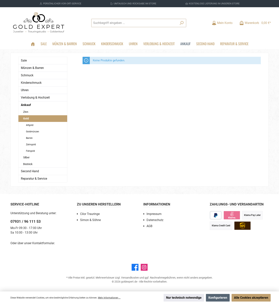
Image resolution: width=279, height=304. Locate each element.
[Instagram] (144, 267)
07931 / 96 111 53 (25, 221)
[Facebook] (135, 267)
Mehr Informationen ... (109, 297)
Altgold (29, 125)
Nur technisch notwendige (184, 297)
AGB (149, 226)
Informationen (156, 204)
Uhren (25, 90)
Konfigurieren (217, 297)
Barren (29, 138)
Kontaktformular (43, 243)
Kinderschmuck (31, 82)
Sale (24, 60)
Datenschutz (155, 220)
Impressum (154, 214)
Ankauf (26, 105)
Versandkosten (130, 277)
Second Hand (30, 171)
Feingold (30, 151)
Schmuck (27, 75)
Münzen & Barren (32, 68)
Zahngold (31, 144)
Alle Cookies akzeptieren (251, 297)
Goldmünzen (32, 131)
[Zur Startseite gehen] (38, 23)
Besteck (27, 164)
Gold (26, 118)
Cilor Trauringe (90, 214)
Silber (26, 157)
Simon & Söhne (90, 220)
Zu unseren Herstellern (99, 204)
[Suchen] (181, 23)
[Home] (33, 43)
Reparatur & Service (34, 178)
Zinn (25, 111)
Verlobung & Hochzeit (35, 97)
